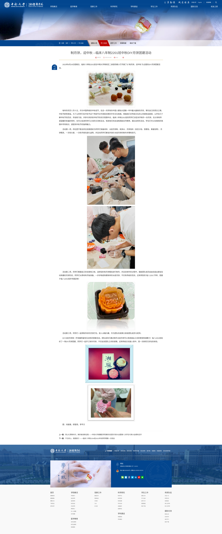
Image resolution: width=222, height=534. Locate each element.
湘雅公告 (52, 501)
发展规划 (120, 516)
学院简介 (73, 495)
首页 (67, 43)
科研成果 (120, 501)
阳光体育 (142, 451)
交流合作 (167, 516)
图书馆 (148, 451)
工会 (95, 503)
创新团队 (167, 501)
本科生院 (123, 451)
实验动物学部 (166, 451)
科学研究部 (136, 451)
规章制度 (123, 43)
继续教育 (73, 527)
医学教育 (74, 519)
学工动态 (81, 43)
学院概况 (74, 493)
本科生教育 (73, 522)
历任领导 (73, 506)
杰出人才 (167, 495)
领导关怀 (52, 506)
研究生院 (129, 451)
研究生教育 (73, 524)
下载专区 (52, 503)
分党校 (96, 501)
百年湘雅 (73, 514)
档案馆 (153, 451)
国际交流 (168, 511)
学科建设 (121, 514)
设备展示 (120, 506)
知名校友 (73, 503)
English (200, 2)
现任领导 (73, 498)
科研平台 (120, 495)
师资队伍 (168, 493)
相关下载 (133, 43)
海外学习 (167, 519)
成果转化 (120, 508)
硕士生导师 (167, 506)
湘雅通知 (52, 498)
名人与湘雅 (73, 511)
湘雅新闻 (52, 495)
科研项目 (120, 498)
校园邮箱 (208, 2)
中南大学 (193, 2)
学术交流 (120, 503)
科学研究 (121, 493)
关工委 (96, 506)
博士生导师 (167, 503)
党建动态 (96, 498)
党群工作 (97, 493)
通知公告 (94, 43)
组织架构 (73, 501)
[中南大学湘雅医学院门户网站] (23, 4)
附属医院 (159, 451)
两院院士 (73, 508)
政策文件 (96, 495)
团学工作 (113, 43)
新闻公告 (167, 514)
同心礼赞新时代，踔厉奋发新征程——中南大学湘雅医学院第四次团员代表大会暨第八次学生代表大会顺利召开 (100, 434)
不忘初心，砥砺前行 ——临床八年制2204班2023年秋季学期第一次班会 (87, 438)
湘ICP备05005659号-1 (125, 470)
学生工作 (73, 43)
